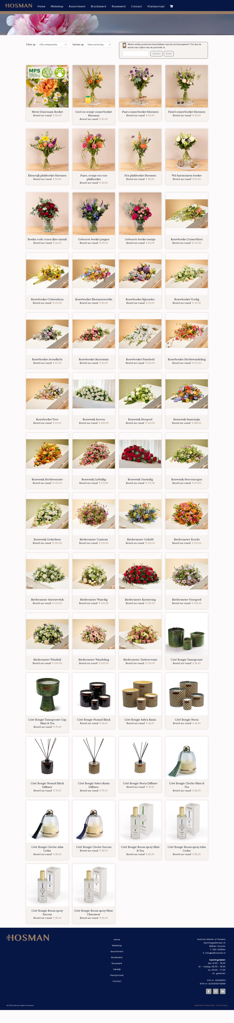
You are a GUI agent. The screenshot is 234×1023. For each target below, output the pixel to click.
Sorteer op (78, 44)
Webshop (57, 6)
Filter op (30, 44)
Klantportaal (116, 975)
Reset (169, 53)
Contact (117, 981)
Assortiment (77, 6)
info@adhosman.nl (215, 953)
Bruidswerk (117, 957)
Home (117, 939)
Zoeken (156, 53)
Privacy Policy (221, 1005)
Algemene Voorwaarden (205, 1005)
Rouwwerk (117, 963)
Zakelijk (117, 969)
